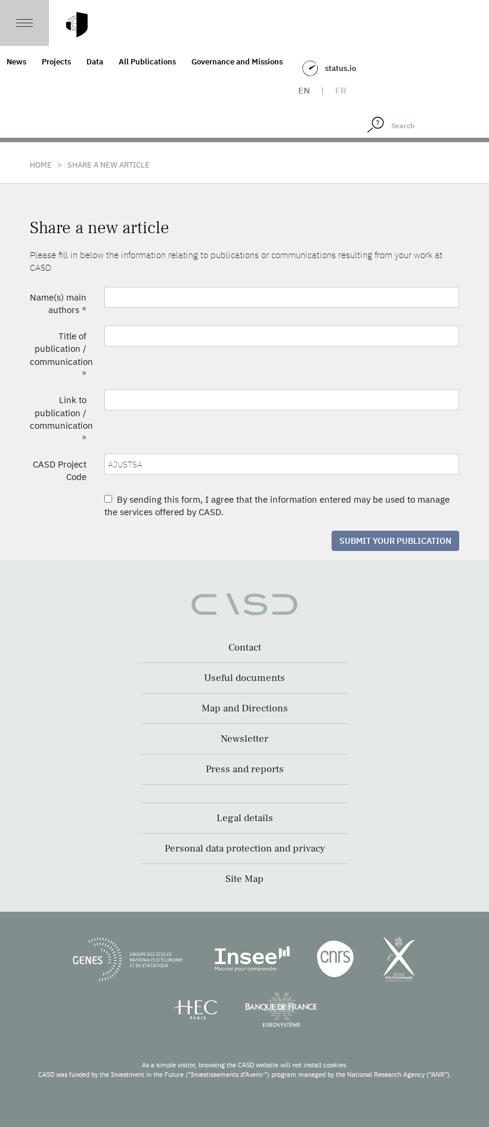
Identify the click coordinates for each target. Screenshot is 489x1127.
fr (340, 90)
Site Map (244, 879)
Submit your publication (395, 540)
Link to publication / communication (61, 419)
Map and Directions (245, 708)
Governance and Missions (237, 61)
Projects (56, 61)
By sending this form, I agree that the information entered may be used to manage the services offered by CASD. (277, 506)
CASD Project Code (59, 470)
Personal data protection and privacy (245, 848)
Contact (244, 647)
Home (41, 165)
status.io (340, 68)
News (16, 61)
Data (94, 61)
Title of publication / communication (61, 355)
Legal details (244, 818)
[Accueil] (77, 25)
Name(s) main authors (58, 303)
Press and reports (245, 769)
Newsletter (244, 738)
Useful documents (244, 678)
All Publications (147, 61)
